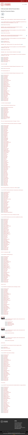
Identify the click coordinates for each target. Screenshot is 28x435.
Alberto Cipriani (6, 146)
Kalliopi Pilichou (6, 96)
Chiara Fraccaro (6, 88)
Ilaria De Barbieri (6, 195)
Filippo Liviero (5, 113)
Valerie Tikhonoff (6, 210)
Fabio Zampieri (6, 184)
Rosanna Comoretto (6, 229)
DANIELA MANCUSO (6, 239)
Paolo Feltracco (6, 198)
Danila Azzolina (6, 130)
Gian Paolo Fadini (6, 152)
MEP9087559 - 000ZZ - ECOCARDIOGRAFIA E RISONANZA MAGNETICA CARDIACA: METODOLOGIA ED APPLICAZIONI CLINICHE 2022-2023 (11, 27)
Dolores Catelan (6, 145)
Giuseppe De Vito (6, 112)
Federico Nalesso (6, 204)
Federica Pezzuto (6, 168)
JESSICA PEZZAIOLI (6, 244)
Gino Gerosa (5, 155)
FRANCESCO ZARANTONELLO (8, 212)
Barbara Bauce (6, 78)
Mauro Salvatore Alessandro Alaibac (8, 107)
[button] (22, 1)
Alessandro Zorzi (6, 100)
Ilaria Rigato (5, 171)
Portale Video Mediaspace (18, 425)
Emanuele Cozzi (6, 149)
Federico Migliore (6, 92)
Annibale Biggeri (6, 138)
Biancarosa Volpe (6, 99)
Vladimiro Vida (6, 182)
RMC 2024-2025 (3, 327)
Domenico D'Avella (6, 194)
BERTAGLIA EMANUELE (7, 86)
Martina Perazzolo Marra (7, 24)
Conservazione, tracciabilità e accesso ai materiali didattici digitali (18, 433)
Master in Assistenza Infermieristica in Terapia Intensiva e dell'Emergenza (9, 187)
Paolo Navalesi (6, 205)
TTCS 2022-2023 (3, 382)
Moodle (25, 431)
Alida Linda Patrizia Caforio (7, 80)
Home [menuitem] (23, 4)
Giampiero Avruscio (6, 256)
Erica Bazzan (5, 135)
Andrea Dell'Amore (6, 58)
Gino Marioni (5, 161)
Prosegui (14, 434)
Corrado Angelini (6, 127)
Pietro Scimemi (6, 175)
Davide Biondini (6, 139)
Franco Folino (5, 87)
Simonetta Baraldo (6, 132)
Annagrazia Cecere (6, 41)
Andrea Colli (5, 147)
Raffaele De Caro (6, 231)
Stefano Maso (5, 114)
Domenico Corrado (6, 148)
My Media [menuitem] (25, 4)
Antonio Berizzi (6, 108)
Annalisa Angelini (6, 126)
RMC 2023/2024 (3, 316)
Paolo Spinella (6, 209)
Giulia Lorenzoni (6, 160)
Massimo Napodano (6, 93)
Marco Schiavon (6, 174)
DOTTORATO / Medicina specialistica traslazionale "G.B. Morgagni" (12, 123)
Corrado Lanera (6, 237)
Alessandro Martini (6, 162)
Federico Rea (5, 170)
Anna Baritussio (6, 222)
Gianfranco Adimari (6, 125)
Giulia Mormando (6, 202)
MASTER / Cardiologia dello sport (8, 254)
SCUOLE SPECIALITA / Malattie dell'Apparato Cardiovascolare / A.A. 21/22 (13, 66)
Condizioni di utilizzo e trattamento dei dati (7, 433)
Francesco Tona (6, 280)
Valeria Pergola (6, 95)
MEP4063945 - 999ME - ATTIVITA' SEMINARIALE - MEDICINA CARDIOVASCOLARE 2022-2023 (13, 19)
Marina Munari (5, 203)
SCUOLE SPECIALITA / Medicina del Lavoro (9, 105)
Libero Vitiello (5, 183)
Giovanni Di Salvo (6, 85)
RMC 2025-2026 (3, 335)
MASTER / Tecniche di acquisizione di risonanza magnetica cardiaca (13, 345)
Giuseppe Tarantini (6, 178)
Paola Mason (5, 115)
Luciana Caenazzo (6, 141)
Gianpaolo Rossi (6, 208)
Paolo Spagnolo (6, 61)
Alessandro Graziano (6, 201)
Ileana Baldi (5, 131)
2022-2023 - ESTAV (3, 284)
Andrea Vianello (6, 211)
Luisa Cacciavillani (6, 79)
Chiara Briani (5, 140)
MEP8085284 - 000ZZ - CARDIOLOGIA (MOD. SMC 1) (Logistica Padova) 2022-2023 (11, 44)
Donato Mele (5, 163)
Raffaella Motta (6, 347)
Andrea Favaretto (6, 197)
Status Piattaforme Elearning (18, 426)
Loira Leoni (5, 238)
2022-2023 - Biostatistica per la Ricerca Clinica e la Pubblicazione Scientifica (10, 214)
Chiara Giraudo (6, 156)
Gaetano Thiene (6, 179)
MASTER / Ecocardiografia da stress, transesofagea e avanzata (12, 286)
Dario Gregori (5, 89)
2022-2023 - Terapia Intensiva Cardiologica (6, 350)
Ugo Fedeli (5, 153)
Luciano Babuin (6, 221)
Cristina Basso (5, 77)
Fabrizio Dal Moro (6, 57)
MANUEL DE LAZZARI (7, 232)
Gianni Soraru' (5, 176)
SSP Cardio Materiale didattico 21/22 (5, 70)
